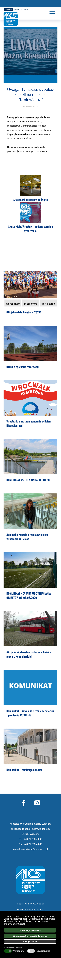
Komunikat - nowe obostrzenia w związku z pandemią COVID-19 (30, 713)
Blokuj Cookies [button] (30, 941)
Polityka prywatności (30, 904)
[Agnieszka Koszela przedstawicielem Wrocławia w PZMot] (30, 511)
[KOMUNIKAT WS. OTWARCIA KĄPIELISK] (30, 456)
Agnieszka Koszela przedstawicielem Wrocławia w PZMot (27, 536)
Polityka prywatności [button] (14, 924)
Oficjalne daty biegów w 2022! (23, 312)
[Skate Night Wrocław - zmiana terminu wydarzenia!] (31, 212)
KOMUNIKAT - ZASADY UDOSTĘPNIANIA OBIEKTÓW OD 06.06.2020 (28, 595)
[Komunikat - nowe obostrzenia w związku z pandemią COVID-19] (30, 687)
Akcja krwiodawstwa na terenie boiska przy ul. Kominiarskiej (28, 654)
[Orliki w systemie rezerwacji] (30, 343)
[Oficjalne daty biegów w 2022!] (30, 289)
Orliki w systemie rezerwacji (22, 367)
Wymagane (18, 951)
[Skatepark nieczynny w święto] (31, 185)
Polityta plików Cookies (30, 910)
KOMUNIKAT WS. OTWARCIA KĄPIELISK (28, 480)
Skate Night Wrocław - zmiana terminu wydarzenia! (30, 228)
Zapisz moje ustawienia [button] (30, 930)
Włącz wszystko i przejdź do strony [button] (30, 936)
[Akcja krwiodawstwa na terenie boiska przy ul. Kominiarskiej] (30, 628)
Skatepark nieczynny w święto (30, 199)
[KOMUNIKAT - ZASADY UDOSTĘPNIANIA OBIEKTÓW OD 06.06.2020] (30, 570)
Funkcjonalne (42, 951)
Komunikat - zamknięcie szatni (24, 770)
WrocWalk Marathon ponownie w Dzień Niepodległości (28, 423)
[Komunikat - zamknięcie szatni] (30, 746)
